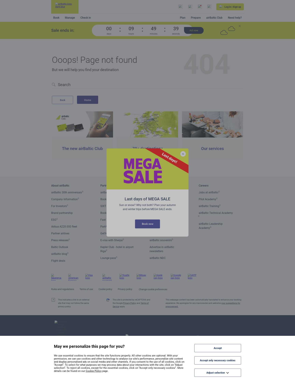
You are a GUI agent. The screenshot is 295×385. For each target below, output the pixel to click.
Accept (218, 348)
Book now (147, 223)
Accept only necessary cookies (217, 360)
